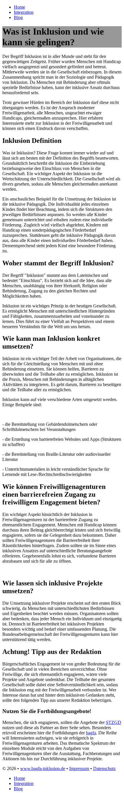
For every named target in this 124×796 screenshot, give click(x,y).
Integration (23, 12)
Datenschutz (104, 768)
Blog (18, 17)
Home (19, 7)
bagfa (91, 732)
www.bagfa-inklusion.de (42, 768)
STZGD (113, 722)
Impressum (79, 768)
